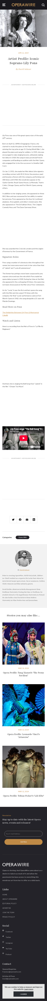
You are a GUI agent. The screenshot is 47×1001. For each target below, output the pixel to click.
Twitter (8, 937)
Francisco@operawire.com (11, 972)
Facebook (9, 932)
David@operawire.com (10, 979)
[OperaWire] (23, 4)
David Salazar (24, 69)
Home (4, 895)
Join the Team (8, 912)
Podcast (8, 954)
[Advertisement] (23, 105)
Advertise (6, 908)
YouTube (9, 949)
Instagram (9, 943)
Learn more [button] (28, 989)
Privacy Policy (8, 917)
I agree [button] (23, 994)
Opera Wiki (22, 537)
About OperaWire (9, 899)
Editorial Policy (9, 903)
